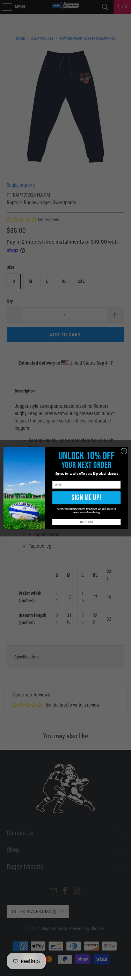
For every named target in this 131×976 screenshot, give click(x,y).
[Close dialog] (123, 451)
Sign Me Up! (86, 497)
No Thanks (86, 522)
